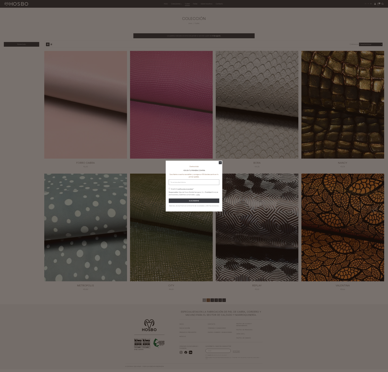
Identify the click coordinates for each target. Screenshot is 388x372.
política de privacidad (185, 189)
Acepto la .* (182, 189)
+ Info (198, 195)
